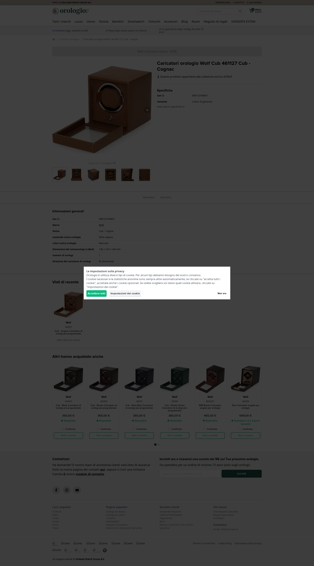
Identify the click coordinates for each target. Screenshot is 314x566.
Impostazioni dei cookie (125, 293)
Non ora (222, 293)
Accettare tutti (96, 293)
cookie (130, 275)
